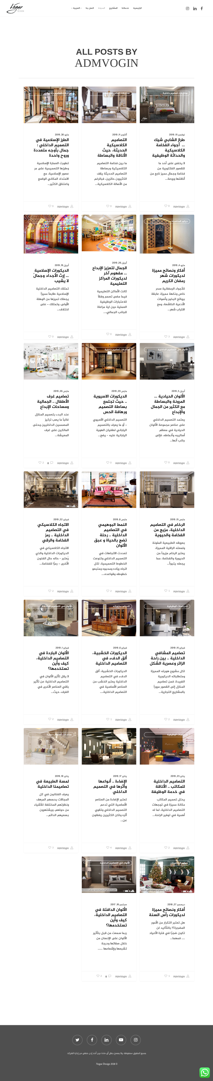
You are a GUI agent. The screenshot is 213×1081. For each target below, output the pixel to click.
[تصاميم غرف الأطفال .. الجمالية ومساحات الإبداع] (51, 405)
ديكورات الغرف (64, 350)
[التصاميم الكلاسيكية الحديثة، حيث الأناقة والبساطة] (109, 149)
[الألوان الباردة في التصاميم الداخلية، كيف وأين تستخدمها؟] (51, 662)
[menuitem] (76, 8)
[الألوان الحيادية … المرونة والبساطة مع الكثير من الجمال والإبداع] (167, 405)
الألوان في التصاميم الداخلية (173, 350)
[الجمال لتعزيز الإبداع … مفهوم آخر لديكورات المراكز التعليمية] (109, 277)
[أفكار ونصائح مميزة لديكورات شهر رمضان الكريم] (167, 278)
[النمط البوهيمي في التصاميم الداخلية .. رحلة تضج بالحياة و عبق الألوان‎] (109, 533)
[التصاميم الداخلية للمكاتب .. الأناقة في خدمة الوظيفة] (167, 790)
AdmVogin (179, 207)
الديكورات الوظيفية (119, 221)
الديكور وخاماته (179, 478)
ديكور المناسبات (179, 221)
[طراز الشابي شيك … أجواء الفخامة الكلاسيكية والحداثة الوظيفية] (167, 149)
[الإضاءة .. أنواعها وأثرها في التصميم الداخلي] (109, 790)
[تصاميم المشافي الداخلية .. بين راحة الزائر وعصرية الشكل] (167, 662)
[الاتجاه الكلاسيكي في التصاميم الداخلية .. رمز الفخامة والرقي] (51, 533)
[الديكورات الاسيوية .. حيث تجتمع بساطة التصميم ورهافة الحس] (109, 405)
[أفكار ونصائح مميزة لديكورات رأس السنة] (167, 918)
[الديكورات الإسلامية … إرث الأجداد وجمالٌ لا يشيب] (51, 278)
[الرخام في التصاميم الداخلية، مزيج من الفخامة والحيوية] (167, 533)
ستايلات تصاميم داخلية (175, 93)
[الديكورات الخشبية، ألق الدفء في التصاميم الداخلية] (109, 662)
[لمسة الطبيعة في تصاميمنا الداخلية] (51, 790)
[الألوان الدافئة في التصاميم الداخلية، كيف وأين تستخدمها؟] (109, 918)
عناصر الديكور (122, 735)
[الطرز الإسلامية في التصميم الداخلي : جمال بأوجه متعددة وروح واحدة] (51, 149)
